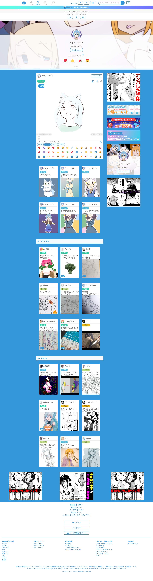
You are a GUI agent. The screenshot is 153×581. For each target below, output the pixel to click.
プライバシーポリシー (72, 547)
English (4, 543)
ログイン (77, 523)
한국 (3, 549)
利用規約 (67, 543)
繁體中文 (5, 554)
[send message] (83, 55)
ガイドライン (69, 545)
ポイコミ (99, 556)
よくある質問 (100, 547)
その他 (61, 144)
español (4, 545)
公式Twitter (100, 545)
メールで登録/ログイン (77, 533)
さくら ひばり (76, 43)
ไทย (3, 556)
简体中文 (5, 552)
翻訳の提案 (10, 541)
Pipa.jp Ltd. (88, 571)
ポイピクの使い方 (39, 545)
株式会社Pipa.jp (133, 543)
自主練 (41, 81)
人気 (47, 144)
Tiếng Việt (5, 547)
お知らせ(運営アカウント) (104, 543)
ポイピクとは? (38, 543)
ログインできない (101, 552)
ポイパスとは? (38, 547)
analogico (80, 571)
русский (4, 558)
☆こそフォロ (76, 50)
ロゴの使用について (102, 554)
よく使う (40, 144)
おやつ (54, 144)
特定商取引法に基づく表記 (73, 549)
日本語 (4, 560)
